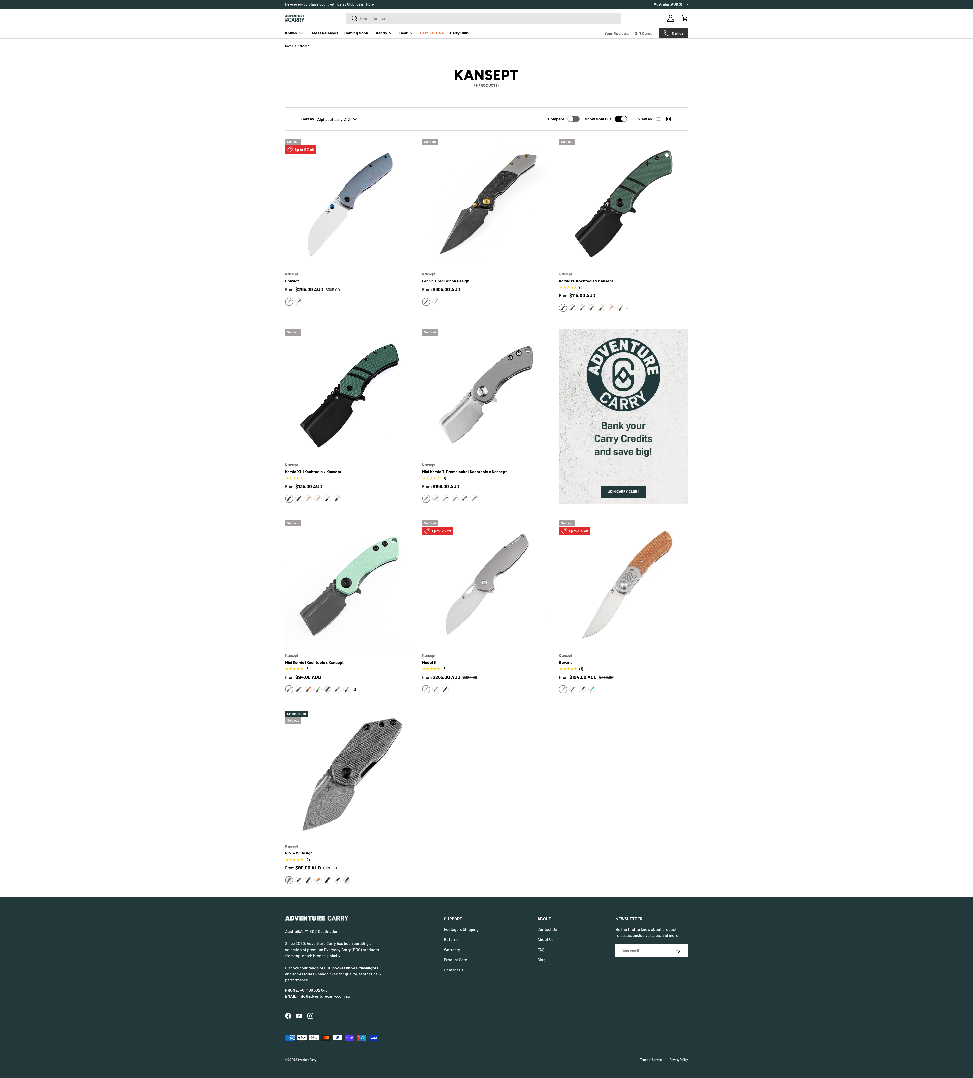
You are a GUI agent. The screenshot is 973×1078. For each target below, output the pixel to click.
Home (289, 46)
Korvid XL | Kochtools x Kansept (313, 471)
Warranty (452, 949)
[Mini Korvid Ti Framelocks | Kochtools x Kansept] (486, 393)
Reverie (566, 662)
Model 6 (429, 662)
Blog (541, 959)
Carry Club (459, 32)
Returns (451, 939)
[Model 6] (486, 584)
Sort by (307, 118)
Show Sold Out (598, 118)
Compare (556, 118)
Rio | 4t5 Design (299, 852)
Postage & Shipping (461, 929)
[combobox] (483, 18)
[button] (684, 18)
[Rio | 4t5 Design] (349, 775)
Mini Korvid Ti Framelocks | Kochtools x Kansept (464, 471)
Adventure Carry (305, 1059)
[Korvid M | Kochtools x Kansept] (623, 203)
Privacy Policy (679, 1059)
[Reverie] (623, 584)
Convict (292, 280)
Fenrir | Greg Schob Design (445, 280)
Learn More (365, 4)
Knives (291, 32)
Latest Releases (323, 32)
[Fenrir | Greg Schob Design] (486, 203)
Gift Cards (643, 33)
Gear (403, 32)
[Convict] (349, 203)
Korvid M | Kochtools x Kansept (586, 280)
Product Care (455, 959)
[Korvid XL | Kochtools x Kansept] (349, 393)
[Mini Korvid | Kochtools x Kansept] (349, 584)
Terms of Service (651, 1059)
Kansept (303, 46)
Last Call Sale (432, 32)
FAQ (540, 949)
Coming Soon (356, 32)
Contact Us (453, 969)
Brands (380, 32)
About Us (545, 939)
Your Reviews (616, 33)
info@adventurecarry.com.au (324, 996)
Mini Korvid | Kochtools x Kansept (314, 662)
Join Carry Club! (623, 491)
